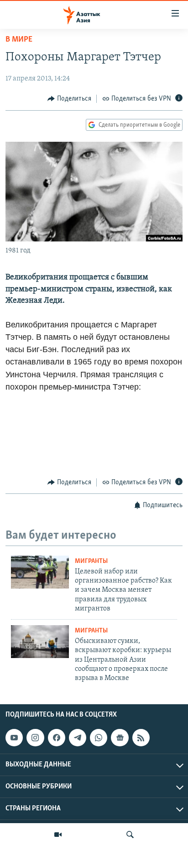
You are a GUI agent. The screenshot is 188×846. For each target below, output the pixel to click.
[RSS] (141, 737)
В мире (18, 40)
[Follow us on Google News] (119, 737)
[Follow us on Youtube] (14, 737)
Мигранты (91, 561)
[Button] (69, 99)
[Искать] (130, 834)
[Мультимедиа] (58, 834)
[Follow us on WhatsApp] (98, 737)
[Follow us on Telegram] (77, 737)
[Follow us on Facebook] (56, 737)
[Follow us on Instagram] (35, 737)
